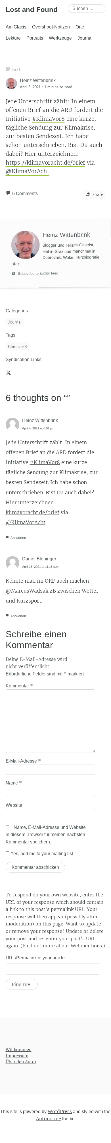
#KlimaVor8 (48, 118)
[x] (8, 372)
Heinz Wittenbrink (40, 420)
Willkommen (19, 1049)
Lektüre (13, 38)
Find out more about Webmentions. (62, 946)
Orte (80, 26)
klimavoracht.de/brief (32, 512)
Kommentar (19, 686)
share (97, 194)
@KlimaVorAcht (27, 171)
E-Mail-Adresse (23, 761)
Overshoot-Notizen (51, 26)
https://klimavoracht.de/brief (45, 162)
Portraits (34, 38)
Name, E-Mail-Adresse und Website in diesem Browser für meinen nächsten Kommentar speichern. (46, 834)
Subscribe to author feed (37, 273)
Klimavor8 (17, 346)
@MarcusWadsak (27, 591)
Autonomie (48, 1119)
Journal (85, 38)
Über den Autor (21, 1062)
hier (15, 264)
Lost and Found (32, 9)
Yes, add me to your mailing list (41, 853)
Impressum (17, 1055)
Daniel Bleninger (39, 558)
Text (16, 69)
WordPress (60, 1111)
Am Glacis (16, 26)
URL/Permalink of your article (35, 957)
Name (14, 783)
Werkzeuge (60, 38)
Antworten (18, 538)
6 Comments (25, 193)
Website (14, 805)
